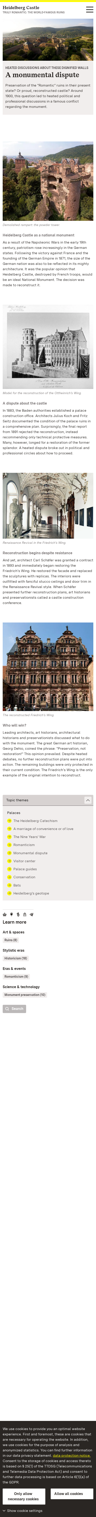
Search (17, 1009)
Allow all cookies (68, 1494)
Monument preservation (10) (24, 995)
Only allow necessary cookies (23, 1496)
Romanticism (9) (16, 976)
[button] (48, 800)
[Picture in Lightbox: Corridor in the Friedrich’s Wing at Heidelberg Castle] (48, 505)
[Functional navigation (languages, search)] (89, 10)
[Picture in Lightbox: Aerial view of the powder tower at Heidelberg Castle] (48, 181)
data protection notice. (72, 1455)
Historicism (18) (15, 958)
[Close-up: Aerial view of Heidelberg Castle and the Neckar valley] (48, 39)
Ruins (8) (10, 940)
